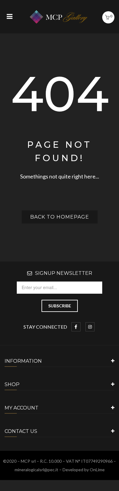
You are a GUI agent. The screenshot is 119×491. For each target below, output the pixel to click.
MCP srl (28, 461)
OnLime (97, 469)
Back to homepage (59, 217)
